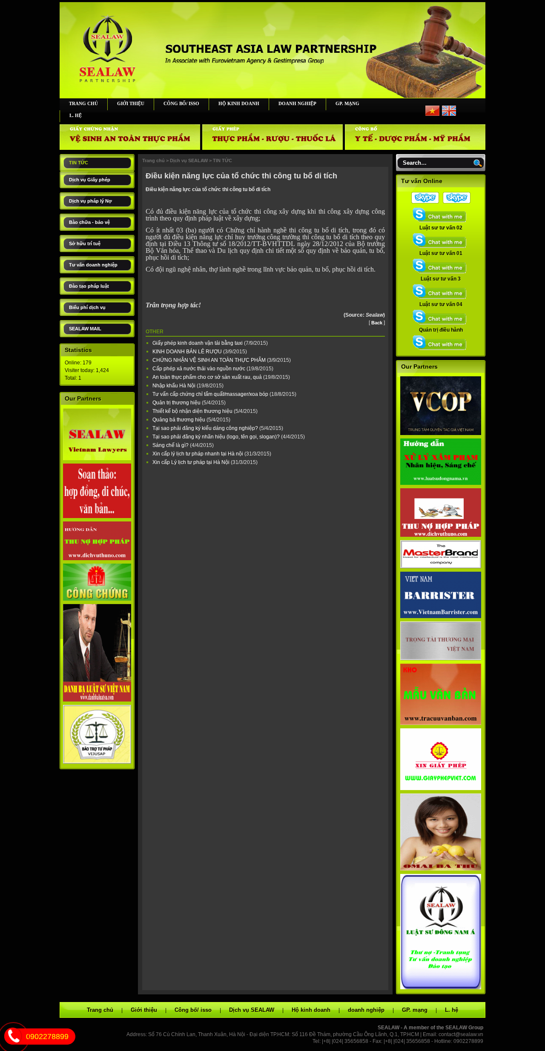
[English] (449, 114)
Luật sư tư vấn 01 (440, 253)
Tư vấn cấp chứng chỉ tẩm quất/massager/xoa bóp (211, 394)
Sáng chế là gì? (171, 445)
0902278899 (47, 1036)
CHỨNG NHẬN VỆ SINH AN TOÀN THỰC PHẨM (209, 360)
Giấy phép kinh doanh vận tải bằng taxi (198, 343)
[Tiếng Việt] (432, 114)
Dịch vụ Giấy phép (89, 179)
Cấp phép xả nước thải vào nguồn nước (199, 369)
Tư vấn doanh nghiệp (93, 264)
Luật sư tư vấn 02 (440, 228)
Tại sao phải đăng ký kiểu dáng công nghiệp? (205, 428)
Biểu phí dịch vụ (87, 307)
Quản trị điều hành (441, 330)
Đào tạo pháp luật (89, 286)
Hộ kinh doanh (238, 103)
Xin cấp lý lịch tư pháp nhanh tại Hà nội (198, 454)
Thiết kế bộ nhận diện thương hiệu (193, 411)
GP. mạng (347, 103)
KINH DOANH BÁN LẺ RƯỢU (187, 352)
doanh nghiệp (297, 103)
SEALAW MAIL (85, 328)
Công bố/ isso (181, 103)
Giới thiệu (130, 103)
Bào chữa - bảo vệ (89, 222)
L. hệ (75, 115)
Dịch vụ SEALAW (189, 160)
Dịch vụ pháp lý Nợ (90, 200)
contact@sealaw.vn (461, 1034)
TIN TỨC (78, 162)
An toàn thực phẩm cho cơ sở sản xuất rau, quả (207, 377)
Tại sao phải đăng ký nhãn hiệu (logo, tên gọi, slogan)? (216, 437)
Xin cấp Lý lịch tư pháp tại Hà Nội (191, 462)
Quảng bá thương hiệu (179, 420)
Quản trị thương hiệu (177, 403)
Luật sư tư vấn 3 (441, 279)
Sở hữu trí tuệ (84, 243)
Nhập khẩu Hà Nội (174, 386)
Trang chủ (83, 103)
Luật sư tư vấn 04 (440, 304)
